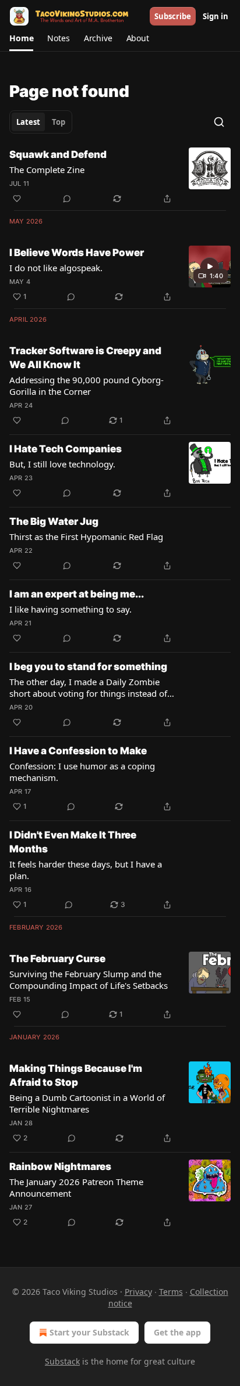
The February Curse (57, 958)
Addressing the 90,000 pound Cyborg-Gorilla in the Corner (86, 385)
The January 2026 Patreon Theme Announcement (76, 1187)
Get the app (177, 1332)
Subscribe (172, 16)
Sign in (215, 16)
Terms (171, 1291)
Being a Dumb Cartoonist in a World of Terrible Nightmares (87, 1103)
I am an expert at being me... (76, 594)
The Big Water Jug (53, 521)
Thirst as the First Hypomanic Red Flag (86, 536)
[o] (209, 266)
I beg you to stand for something (88, 666)
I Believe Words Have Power (76, 252)
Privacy (138, 1291)
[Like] (16, 199)
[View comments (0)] (67, 199)
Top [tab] (58, 122)
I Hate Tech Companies (65, 449)
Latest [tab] (28, 122)
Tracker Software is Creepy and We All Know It (85, 357)
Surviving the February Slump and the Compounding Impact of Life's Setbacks (88, 979)
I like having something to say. (70, 609)
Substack (62, 1361)
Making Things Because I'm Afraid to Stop (75, 1075)
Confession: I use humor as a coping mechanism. (82, 771)
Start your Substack (89, 1332)
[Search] (219, 122)
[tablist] (40, 122)
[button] (21, 38)
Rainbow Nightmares (60, 1166)
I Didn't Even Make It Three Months (72, 842)
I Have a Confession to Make (78, 751)
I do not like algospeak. (56, 267)
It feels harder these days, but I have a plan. (85, 869)
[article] (120, 176)
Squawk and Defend (58, 154)
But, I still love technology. (62, 464)
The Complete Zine (46, 169)
